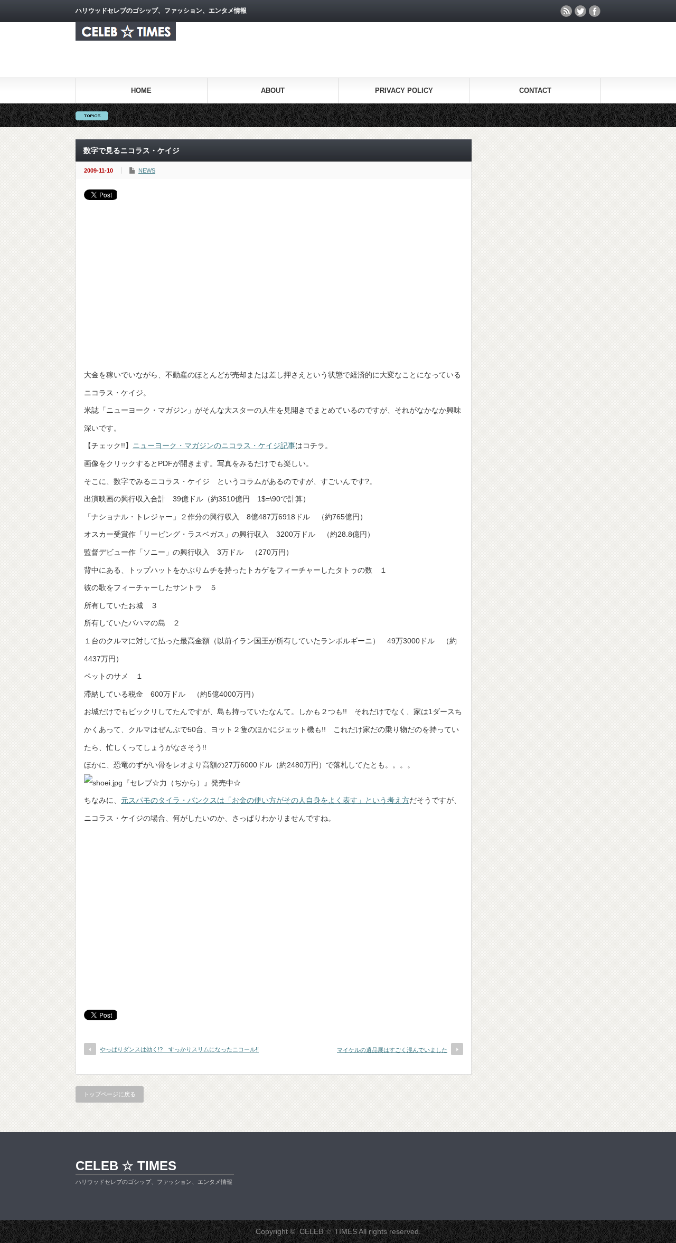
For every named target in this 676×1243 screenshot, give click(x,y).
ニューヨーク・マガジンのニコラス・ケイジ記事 (214, 445)
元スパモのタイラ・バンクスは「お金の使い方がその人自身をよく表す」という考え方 (265, 800)
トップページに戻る (109, 1094)
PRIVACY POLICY (404, 90)
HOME (141, 90)
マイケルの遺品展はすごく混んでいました (392, 1050)
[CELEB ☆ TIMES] (126, 38)
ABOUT (273, 90)
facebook (594, 11)
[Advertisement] (273, 279)
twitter (580, 11)
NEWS (146, 170)
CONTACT (535, 90)
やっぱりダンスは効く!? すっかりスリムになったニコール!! (179, 1049)
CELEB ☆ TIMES (126, 1166)
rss (566, 11)
